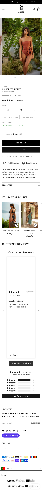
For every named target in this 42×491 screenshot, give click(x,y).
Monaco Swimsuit (10, 231)
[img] (14, 292)
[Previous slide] (4, 310)
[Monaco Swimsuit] (10, 215)
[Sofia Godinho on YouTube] (25, 430)
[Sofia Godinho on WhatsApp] (21, 430)
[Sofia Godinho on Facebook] (3, 430)
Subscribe (35, 423)
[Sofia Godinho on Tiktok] (17, 430)
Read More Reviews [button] (21, 363)
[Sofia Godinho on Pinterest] (14, 430)
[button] (7, 100)
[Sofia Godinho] (21, 9)
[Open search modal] (33, 8)
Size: (5, 106)
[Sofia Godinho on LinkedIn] (10, 430)
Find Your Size (12, 117)
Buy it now (21, 150)
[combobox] (21, 468)
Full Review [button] (14, 355)
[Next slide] (38, 310)
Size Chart (30, 117)
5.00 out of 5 (26, 372)
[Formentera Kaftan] (29, 215)
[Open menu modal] (3, 8)
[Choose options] (16, 225)
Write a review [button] (21, 396)
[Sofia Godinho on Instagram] (7, 430)
